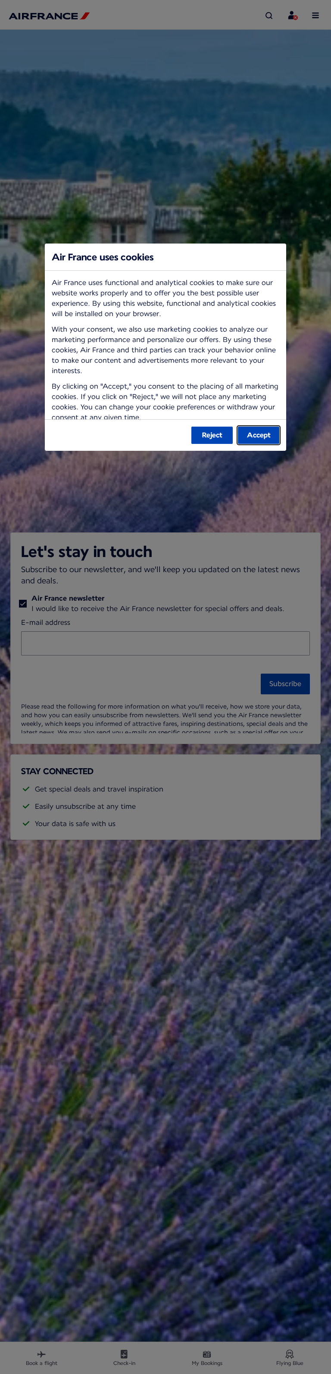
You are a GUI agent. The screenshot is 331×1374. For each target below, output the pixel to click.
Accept (259, 435)
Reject (212, 435)
